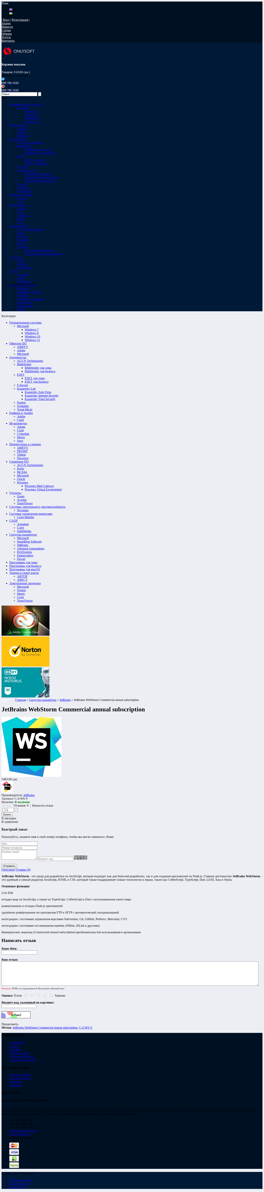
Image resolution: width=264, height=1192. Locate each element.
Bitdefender (24, 364)
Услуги (6, 37)
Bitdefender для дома (38, 149)
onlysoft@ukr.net (19, 1134)
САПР (13, 520)
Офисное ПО (18, 343)
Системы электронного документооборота (37, 506)
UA (15, 13)
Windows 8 (32, 114)
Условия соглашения (22, 1059)
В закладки (9, 818)
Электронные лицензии (25, 583)
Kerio (20, 468)
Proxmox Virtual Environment (43, 253)
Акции (6, 23)
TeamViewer (25, 503)
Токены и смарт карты (24, 572)
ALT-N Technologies (30, 360)
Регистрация (20, 19)
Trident (21, 454)
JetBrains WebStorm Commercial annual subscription (45, 1027)
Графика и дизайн (21, 413)
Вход (6, 19)
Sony (20, 440)
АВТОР (22, 576)
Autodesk (23, 524)
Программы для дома (23, 562)
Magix (21, 437)
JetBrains (22, 545)
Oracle (21, 479)
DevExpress (24, 552)
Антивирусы (17, 357)
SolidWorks (24, 531)
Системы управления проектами (30, 513)
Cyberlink (23, 433)
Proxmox (22, 482)
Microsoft (23, 326)
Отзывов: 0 (21, 805)
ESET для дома (35, 160)
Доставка (15, 1049)
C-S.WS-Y (86, 1027)
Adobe (21, 350)
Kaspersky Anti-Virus (38, 174)
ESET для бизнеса (37, 163)
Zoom (20, 496)
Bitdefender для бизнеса (40, 153)
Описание (8, 869)
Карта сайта (17, 1187)
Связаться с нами (20, 1180)
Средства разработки (23, 534)
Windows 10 (32, 118)
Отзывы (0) (23, 869)
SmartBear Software (29, 541)
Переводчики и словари (25, 444)
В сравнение (10, 821)
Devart (21, 559)
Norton (21, 402)
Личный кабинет (20, 1075)
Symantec (23, 406)
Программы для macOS (24, 569)
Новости (7, 26)
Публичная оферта (21, 1056)
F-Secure (22, 385)
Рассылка (15, 1085)
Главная (20, 700)
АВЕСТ (22, 579)
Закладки (15, 1081)
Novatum (22, 510)
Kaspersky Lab (26, 388)
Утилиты (15, 493)
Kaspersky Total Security (40, 180)
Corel (20, 420)
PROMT (22, 451)
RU (15, 9)
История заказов (20, 1078)
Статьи (6, 30)
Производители (19, 1183)
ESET (21, 374)
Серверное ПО (19, 461)
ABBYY (22, 347)
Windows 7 (32, 111)
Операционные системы (25, 322)
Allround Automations (30, 548)
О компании (17, 1042)
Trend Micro (24, 409)
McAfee (22, 472)
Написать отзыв (42, 805)
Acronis (22, 499)
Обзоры (7, 33)
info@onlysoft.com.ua (23, 1130)
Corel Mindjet (25, 517)
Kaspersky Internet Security (42, 177)
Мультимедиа (18, 423)
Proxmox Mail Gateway (39, 250)
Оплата (14, 1046)
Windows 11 (32, 121)
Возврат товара (19, 1053)
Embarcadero (25, 555)
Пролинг (23, 458)
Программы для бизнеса (25, 566)
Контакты (8, 40)
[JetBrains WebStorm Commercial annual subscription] (31, 775)
